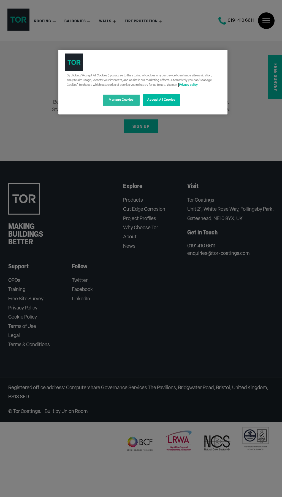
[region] (142, 82)
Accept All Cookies (161, 99)
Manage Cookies (121, 99)
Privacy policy (188, 85)
